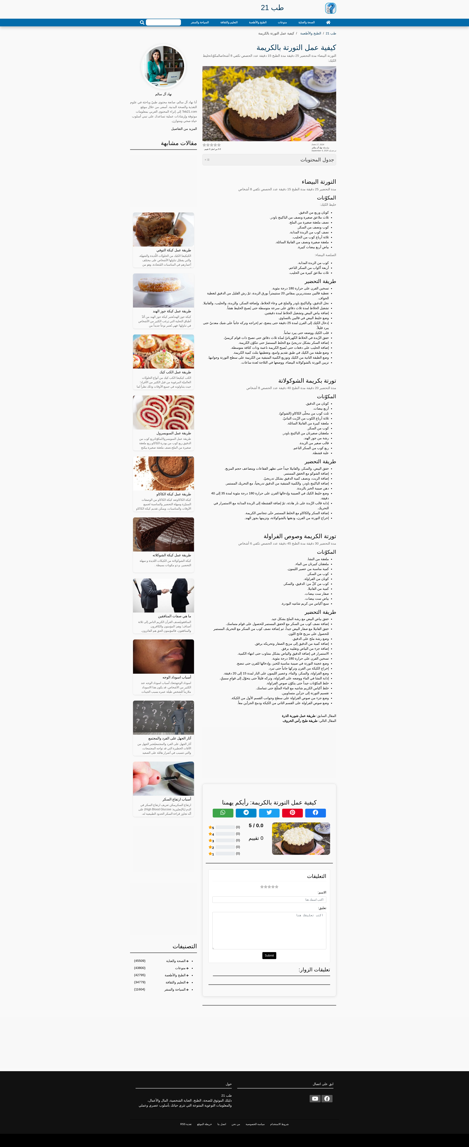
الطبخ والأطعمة (258, 22)
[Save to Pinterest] (292, 813)
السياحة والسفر (200, 22)
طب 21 (331, 33)
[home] (328, 22)
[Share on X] (269, 813)
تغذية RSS (186, 1124)
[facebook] (327, 1098)
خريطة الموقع (204, 1124)
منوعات (282, 22)
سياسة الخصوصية (255, 1124)
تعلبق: (322, 908)
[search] (142, 22)
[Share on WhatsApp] (223, 813)
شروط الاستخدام (279, 1124)
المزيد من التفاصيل (184, 129)
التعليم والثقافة (229, 22)
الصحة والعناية (306, 22)
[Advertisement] (269, 752)
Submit (269, 955)
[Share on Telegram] (246, 813)
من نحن (236, 1124)
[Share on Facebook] (315, 813)
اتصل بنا (221, 1124)
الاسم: (322, 892)
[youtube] (315, 1098)
